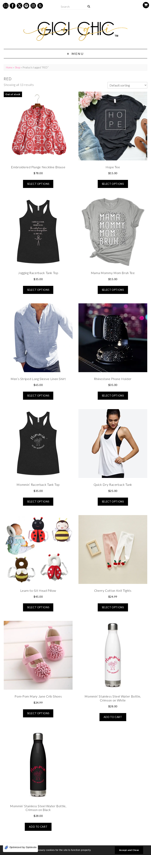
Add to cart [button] (113, 717)
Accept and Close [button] (129, 850)
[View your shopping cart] (146, 5)
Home (9, 67)
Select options (38, 183)
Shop (17, 67)
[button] (92, 850)
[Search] (88, 6)
